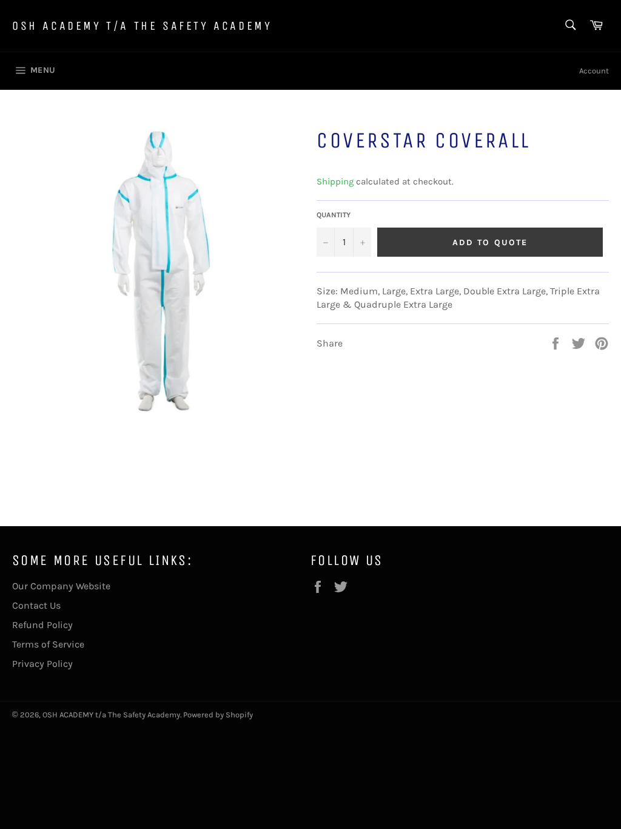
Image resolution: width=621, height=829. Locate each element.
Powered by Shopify (218, 714)
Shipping (335, 181)
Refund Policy (42, 625)
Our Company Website (61, 586)
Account (594, 70)
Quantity (334, 215)
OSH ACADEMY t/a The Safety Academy (142, 26)
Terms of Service (48, 644)
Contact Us (36, 605)
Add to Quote (490, 242)
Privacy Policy (42, 663)
